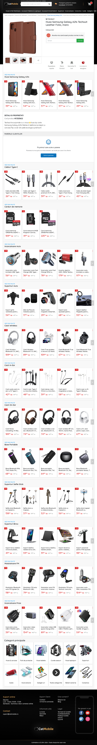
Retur (42, 716)
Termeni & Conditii (64, 712)
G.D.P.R (60, 719)
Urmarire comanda (46, 702)
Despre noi (61, 700)
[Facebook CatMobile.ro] (82, 713)
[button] (92, 94)
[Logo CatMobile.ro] (11, 3)
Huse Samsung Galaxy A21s (54, 15)
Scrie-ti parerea (49, 155)
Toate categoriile (9, 15)
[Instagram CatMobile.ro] (87, 719)
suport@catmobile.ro (10, 714)
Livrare (42, 712)
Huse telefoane (32, 15)
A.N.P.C (60, 718)
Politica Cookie (63, 716)
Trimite (80, 41)
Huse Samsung (42, 15)
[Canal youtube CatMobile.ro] (87, 713)
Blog (59, 702)
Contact (42, 700)
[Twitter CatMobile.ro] (82, 719)
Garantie (43, 714)
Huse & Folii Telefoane (21, 15)
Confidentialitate (64, 714)
